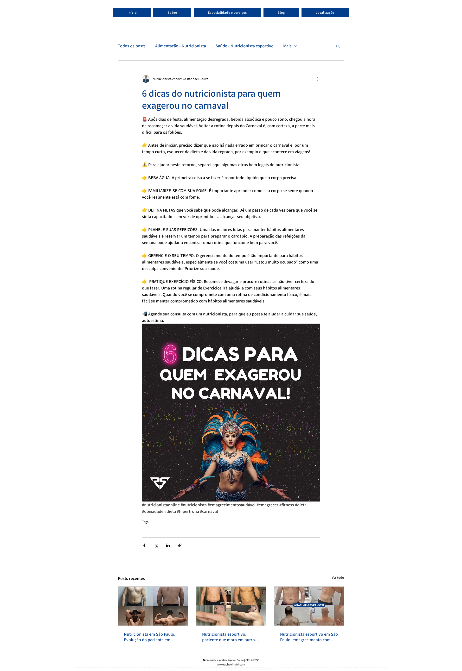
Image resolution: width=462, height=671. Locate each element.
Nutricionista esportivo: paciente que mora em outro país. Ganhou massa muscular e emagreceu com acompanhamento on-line (229, 636)
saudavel (229, 528)
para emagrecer (218, 528)
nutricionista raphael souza (186, 528)
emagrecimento (199, 528)
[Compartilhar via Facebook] (144, 545)
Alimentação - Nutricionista (180, 46)
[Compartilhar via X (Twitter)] (156, 545)
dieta (205, 528)
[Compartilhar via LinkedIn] (168, 545)
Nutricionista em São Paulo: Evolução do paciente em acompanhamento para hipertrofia (149, 636)
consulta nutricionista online (151, 528)
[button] (338, 46)
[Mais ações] (317, 79)
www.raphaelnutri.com (231, 664)
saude (224, 528)
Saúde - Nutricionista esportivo (245, 46)
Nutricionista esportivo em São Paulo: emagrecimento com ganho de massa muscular (309, 636)
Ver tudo (338, 577)
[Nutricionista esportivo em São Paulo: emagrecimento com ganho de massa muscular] (309, 606)
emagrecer (210, 528)
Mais (287, 46)
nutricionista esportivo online (169, 528)
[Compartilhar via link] (179, 545)
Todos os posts (132, 46)
